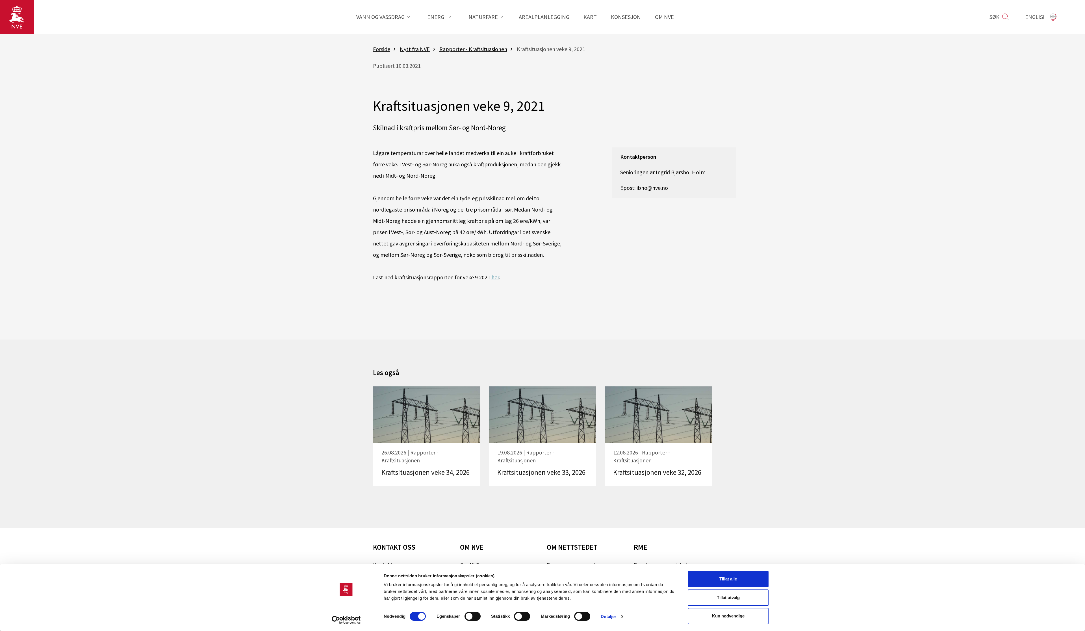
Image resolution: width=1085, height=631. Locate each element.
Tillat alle (728, 578)
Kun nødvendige (728, 615)
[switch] (473, 616)
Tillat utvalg (728, 597)
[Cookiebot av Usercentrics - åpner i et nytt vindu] (346, 620)
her (495, 277)
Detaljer (608, 616)
